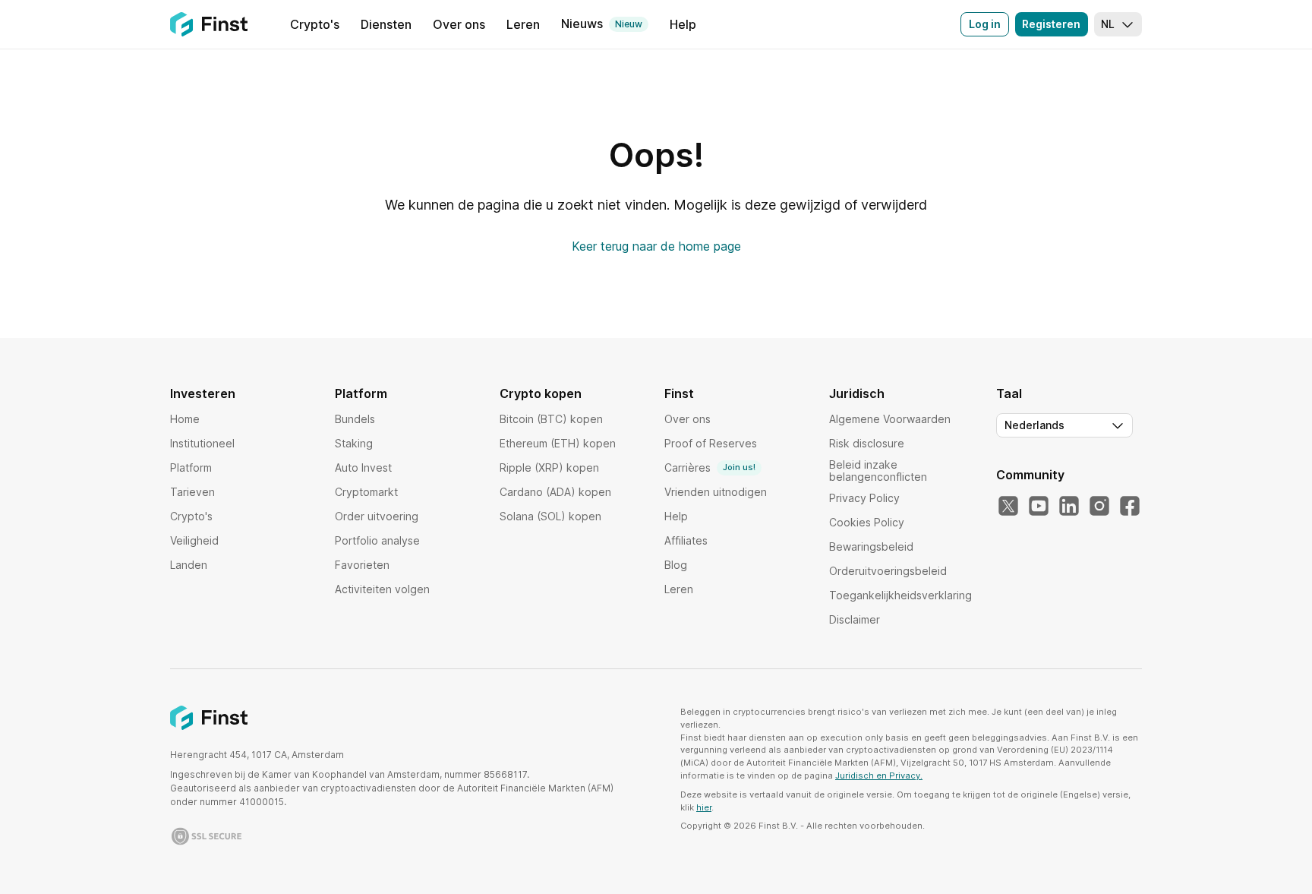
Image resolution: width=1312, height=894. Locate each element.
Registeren (1051, 23)
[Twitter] (1008, 507)
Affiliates (686, 540)
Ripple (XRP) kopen (549, 467)
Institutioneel (202, 443)
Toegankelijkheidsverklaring (900, 595)
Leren (678, 589)
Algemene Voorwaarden (890, 418)
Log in (985, 23)
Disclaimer (854, 619)
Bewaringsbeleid (871, 546)
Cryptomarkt (366, 491)
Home (185, 418)
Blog (675, 564)
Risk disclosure (866, 443)
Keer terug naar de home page (656, 246)
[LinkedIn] (1069, 507)
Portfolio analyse (377, 540)
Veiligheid (194, 540)
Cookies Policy (866, 522)
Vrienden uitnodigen (715, 491)
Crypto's (191, 516)
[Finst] (209, 24)
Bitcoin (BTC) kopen (551, 418)
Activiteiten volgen (382, 589)
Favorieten (362, 564)
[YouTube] (1039, 507)
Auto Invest (363, 467)
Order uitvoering (376, 516)
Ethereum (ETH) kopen (558, 443)
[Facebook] (1130, 507)
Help (676, 516)
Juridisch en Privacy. (878, 775)
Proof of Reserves (710, 443)
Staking (354, 443)
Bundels (355, 418)
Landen (188, 564)
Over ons (687, 418)
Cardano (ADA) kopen (555, 491)
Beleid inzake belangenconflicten (878, 470)
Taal (1009, 393)
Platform (191, 467)
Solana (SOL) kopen (550, 516)
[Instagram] (1099, 507)
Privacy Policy (864, 497)
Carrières (709, 467)
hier (703, 807)
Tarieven (192, 491)
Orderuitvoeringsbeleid (888, 570)
